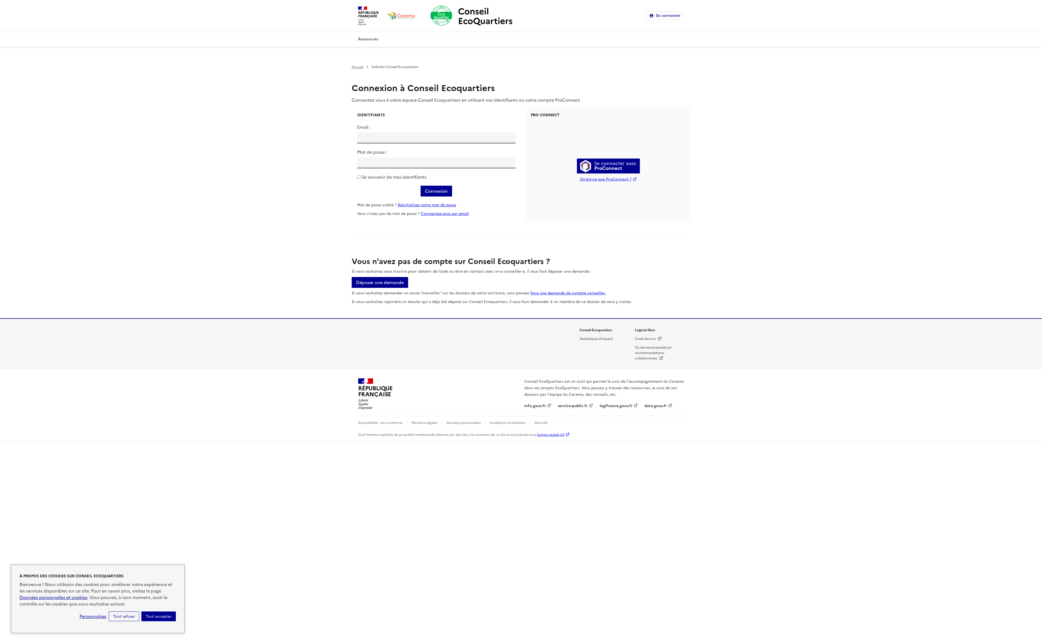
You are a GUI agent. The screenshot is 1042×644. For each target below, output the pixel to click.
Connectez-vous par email (445, 214)
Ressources (368, 39)
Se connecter (668, 15)
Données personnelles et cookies (53, 597)
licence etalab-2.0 (550, 434)
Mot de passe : (372, 152)
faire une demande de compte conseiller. (568, 293)
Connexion (436, 191)
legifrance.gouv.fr (616, 406)
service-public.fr (573, 406)
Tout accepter (158, 616)
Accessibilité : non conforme (380, 422)
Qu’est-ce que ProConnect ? (605, 179)
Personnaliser (93, 616)
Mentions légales (424, 422)
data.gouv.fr (655, 406)
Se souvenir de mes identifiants (394, 177)
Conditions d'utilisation (508, 422)
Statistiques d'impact (596, 338)
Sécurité (541, 422)
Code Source (648, 338)
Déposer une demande (380, 282)
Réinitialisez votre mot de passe (427, 205)
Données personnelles (463, 422)
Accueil (357, 67)
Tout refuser (124, 616)
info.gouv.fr (535, 406)
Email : (363, 127)
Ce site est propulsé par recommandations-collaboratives (653, 353)
